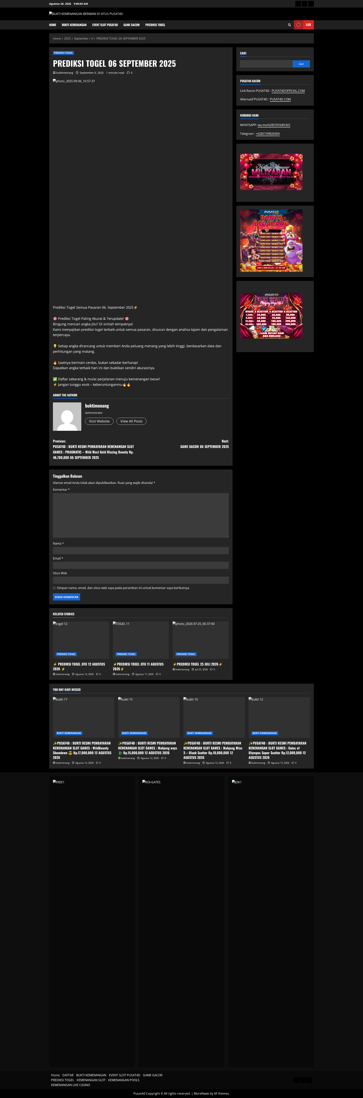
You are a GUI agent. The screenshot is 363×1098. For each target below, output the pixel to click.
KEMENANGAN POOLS (123, 1080)
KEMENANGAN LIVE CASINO (70, 1085)
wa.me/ (274, 125)
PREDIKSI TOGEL (155, 24)
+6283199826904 (268, 133)
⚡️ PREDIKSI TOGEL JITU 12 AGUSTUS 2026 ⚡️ (79, 666)
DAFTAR (68, 1075)
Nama (58, 543)
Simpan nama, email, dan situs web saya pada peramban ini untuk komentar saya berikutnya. (123, 588)
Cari (243, 53)
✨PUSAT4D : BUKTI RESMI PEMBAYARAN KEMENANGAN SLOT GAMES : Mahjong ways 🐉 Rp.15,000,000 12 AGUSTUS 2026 (147, 748)
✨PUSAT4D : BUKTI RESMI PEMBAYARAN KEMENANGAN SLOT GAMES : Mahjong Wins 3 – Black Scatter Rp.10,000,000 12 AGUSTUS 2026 (212, 750)
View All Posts (131, 421)
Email (58, 558)
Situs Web (60, 573)
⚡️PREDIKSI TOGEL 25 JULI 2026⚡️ (198, 664)
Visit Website (99, 421)
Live (308, 24)
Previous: (93, 449)
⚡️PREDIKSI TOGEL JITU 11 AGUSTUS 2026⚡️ (138, 666)
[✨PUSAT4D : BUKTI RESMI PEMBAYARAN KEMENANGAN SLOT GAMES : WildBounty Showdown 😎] (83, 717)
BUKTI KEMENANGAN (74, 24)
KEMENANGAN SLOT (91, 1080)
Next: (204, 444)
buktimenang (64, 72)
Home (52, 24)
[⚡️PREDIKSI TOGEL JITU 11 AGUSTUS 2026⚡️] (141, 640)
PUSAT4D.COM (280, 99)
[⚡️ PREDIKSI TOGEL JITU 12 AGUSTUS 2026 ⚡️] (81, 640)
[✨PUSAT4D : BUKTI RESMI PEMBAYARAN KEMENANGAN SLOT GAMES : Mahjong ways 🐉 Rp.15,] (149, 717)
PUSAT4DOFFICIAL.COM (288, 90)
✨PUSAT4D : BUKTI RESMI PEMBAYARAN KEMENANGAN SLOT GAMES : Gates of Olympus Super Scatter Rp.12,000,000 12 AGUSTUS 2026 (277, 750)
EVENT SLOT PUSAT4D (105, 24)
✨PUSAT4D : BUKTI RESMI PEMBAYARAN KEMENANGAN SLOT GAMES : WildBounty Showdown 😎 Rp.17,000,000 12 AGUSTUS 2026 (82, 750)
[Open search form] (289, 25)
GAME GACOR (131, 24)
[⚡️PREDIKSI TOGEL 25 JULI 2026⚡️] (201, 640)
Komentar (61, 489)
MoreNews (201, 1093)
